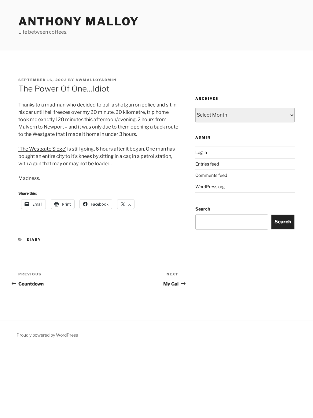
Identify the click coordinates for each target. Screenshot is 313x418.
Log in (201, 152)
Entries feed (207, 163)
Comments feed (211, 175)
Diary (34, 239)
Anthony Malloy (78, 21)
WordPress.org (210, 186)
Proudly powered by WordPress (47, 335)
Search (202, 208)
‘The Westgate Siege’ (42, 149)
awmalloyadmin (95, 80)
